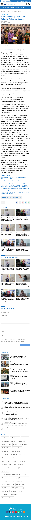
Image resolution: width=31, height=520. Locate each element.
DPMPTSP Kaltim (16, 451)
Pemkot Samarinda (17, 481)
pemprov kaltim (17, 197)
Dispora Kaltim (5, 451)
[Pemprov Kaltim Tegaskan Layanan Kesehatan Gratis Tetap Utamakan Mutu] (8, 212)
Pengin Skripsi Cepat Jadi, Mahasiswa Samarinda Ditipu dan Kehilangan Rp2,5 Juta (17, 419)
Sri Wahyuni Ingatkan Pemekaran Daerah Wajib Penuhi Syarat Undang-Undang (15, 189)
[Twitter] (10, 512)
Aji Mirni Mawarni (15, 437)
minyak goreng (13, 477)
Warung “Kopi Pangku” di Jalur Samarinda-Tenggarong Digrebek (18, 384)
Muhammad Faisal (23, 477)
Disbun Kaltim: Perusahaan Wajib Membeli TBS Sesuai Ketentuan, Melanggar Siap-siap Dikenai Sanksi (19, 357)
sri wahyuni (21, 491)
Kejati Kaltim (5, 471)
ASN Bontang (5, 441)
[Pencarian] (29, 4)
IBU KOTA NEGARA (6, 464)
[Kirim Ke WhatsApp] (29, 202)
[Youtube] (16, 512)
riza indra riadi (5, 491)
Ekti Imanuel (14, 454)
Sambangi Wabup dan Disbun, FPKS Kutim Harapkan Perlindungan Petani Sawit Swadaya (19, 363)
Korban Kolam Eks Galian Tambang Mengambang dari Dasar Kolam (17, 408)
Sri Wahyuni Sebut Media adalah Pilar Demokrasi (13, 181)
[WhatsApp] (18, 512)
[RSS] (24, 512)
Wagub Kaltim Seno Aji (7, 497)
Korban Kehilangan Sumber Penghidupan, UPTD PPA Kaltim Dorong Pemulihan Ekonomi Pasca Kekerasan (14, 185)
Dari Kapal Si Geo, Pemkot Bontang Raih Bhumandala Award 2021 (15, 413)
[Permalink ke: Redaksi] (2, 22)
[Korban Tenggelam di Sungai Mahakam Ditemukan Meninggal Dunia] (5, 391)
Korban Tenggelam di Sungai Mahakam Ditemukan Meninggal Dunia (20, 391)
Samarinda (13, 491)
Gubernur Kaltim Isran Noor (8, 458)
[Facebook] (7, 512)
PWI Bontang (19, 487)
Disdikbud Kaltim (6, 447)
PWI (13, 487)
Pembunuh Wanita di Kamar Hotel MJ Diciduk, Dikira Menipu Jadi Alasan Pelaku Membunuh (16, 424)
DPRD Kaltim (5, 454)
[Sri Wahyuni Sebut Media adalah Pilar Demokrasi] (23, 212)
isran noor (14, 467)
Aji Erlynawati (5, 437)
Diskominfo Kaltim (5, 14)
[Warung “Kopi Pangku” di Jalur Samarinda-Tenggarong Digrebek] (5, 384)
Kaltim (20, 467)
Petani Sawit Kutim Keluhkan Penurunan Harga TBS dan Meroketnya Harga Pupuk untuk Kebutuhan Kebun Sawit (20, 370)
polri (13, 484)
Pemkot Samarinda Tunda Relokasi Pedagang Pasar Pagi (18, 377)
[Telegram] (21, 512)
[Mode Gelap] (26, 4)
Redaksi (5, 21)
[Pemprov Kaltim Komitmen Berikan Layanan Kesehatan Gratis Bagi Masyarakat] (23, 242)
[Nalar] (9, 4)
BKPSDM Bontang (6, 444)
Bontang (15, 444)
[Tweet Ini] (20, 202)
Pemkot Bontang (6, 481)
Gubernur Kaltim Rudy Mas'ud (9, 461)
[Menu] (2, 4)
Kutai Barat (4, 477)
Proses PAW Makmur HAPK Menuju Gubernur (16, 429)
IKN (15, 464)
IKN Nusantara (21, 464)
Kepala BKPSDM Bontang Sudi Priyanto (11, 474)
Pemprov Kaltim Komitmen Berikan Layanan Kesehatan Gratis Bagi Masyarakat (15, 192)
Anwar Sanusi (25, 437)
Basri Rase (13, 441)
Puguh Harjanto (6, 487)
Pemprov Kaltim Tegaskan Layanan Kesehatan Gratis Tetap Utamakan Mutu (14, 178)
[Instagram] (13, 512)
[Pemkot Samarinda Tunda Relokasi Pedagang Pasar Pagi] (5, 378)
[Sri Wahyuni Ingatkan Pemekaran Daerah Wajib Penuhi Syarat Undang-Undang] (8, 242)
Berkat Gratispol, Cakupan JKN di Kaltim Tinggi (13, 183)
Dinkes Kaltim (23, 444)
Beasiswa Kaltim (22, 441)
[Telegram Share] (26, 202)
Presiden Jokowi (20, 484)
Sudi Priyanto (5, 494)
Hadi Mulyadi (22, 461)
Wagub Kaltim (14, 494)
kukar (25, 474)
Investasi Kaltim (6, 467)
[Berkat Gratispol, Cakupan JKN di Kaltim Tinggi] (8, 227)
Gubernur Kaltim (23, 454)
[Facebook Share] (17, 202)
